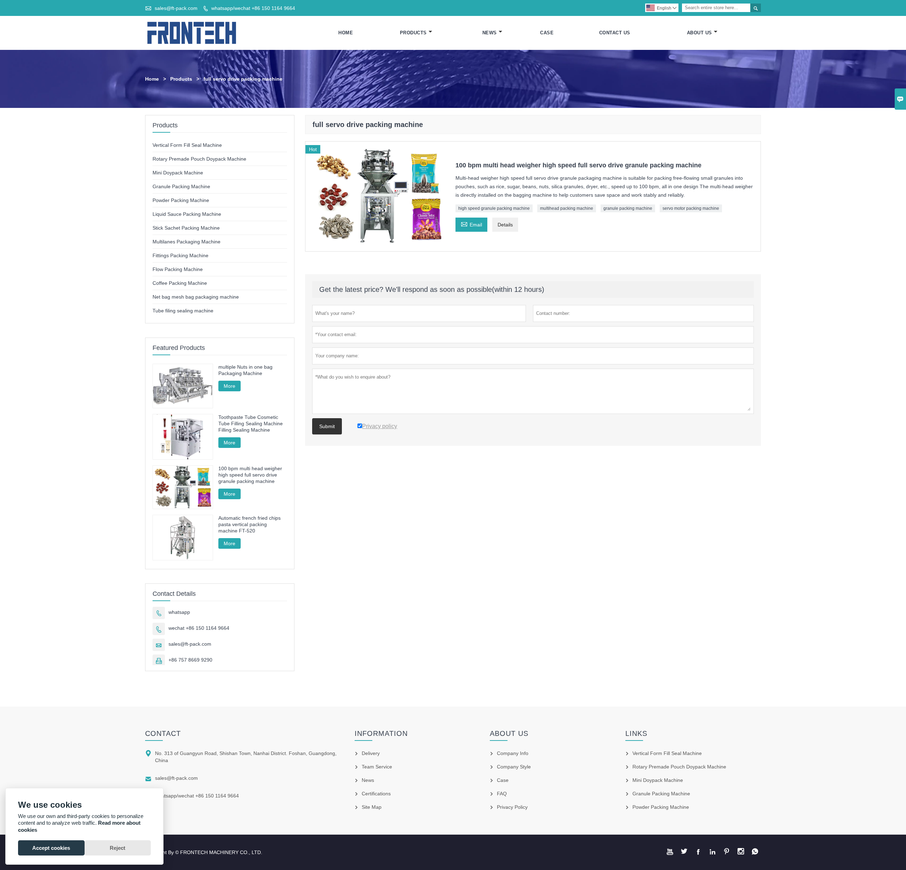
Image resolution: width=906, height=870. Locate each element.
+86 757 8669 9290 (190, 660)
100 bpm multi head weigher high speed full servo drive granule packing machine (250, 475)
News (489, 32)
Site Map (372, 807)
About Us (699, 32)
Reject (117, 848)
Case (547, 32)
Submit (327, 426)
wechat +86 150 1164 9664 (198, 628)
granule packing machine (627, 208)
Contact (163, 733)
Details (505, 224)
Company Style (514, 767)
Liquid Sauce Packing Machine (187, 214)
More (229, 386)
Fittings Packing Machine (180, 255)
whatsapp (179, 612)
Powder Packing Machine (181, 200)
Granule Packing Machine (181, 186)
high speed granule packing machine (494, 208)
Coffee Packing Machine (180, 283)
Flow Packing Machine (178, 269)
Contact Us (614, 32)
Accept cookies (51, 848)
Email (471, 223)
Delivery (371, 753)
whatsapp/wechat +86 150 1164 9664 (253, 8)
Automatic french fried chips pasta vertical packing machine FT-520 (249, 524)
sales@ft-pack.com (176, 8)
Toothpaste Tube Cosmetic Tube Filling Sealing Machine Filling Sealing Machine (250, 423)
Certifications (376, 793)
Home (345, 32)
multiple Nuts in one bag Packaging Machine (245, 370)
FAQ (502, 793)
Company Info (512, 753)
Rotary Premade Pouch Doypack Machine (199, 159)
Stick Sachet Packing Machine (186, 228)
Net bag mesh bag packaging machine (196, 297)
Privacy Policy (512, 807)
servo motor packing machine (691, 208)
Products (413, 32)
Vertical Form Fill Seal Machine (187, 145)
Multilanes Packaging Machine (186, 241)
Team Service (377, 767)
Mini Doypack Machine (178, 172)
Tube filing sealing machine (183, 310)
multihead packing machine (566, 208)
